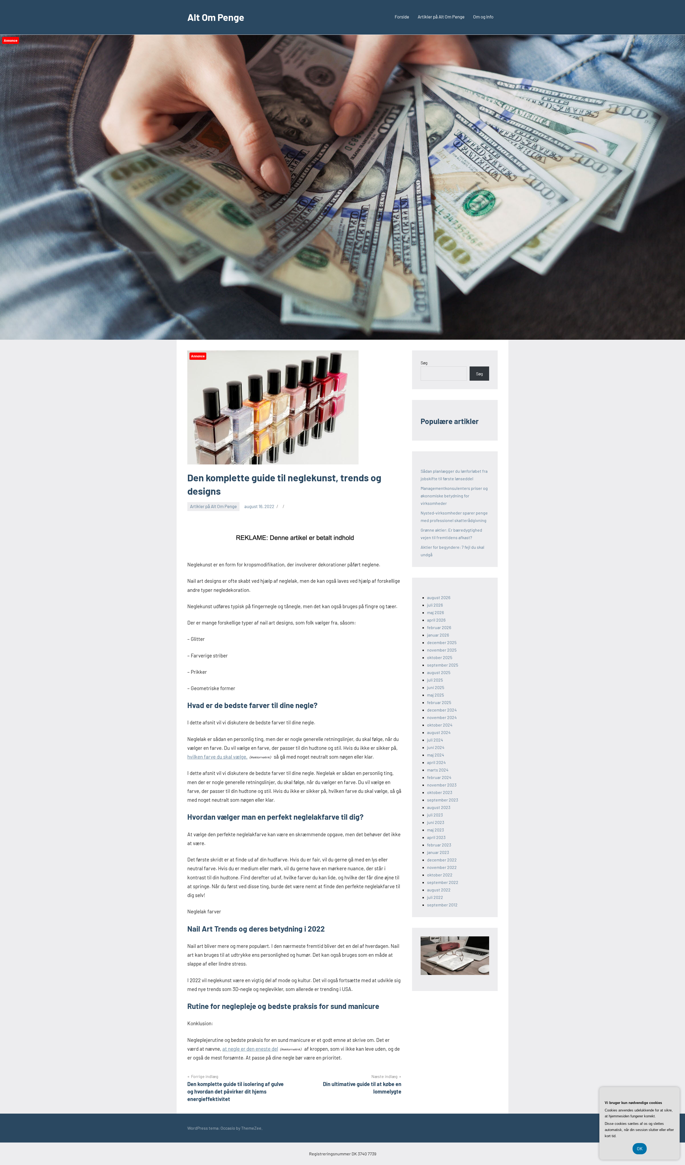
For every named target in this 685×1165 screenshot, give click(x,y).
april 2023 (436, 837)
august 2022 (439, 889)
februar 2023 (439, 844)
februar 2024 (439, 777)
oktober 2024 (439, 724)
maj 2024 (435, 754)
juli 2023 (435, 814)
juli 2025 (435, 679)
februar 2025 (439, 702)
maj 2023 (435, 829)
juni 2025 (435, 687)
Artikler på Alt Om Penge (441, 16)
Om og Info (483, 16)
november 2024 (442, 717)
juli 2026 (435, 604)
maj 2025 (435, 694)
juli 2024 (435, 739)
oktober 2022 (439, 874)
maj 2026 (435, 612)
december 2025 (441, 642)
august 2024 (439, 732)
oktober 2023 (439, 792)
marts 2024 (437, 769)
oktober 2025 (439, 657)
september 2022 (442, 882)
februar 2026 (439, 627)
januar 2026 (438, 634)
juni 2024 (435, 747)
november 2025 (441, 649)
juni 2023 (435, 822)
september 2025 (442, 664)
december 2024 (442, 709)
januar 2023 (438, 852)
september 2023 (442, 799)
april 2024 (436, 762)
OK (639, 1148)
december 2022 (442, 859)
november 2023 (441, 784)
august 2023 (438, 807)
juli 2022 (435, 897)
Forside (402, 16)
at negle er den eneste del (250, 1049)
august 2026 (438, 597)
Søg (424, 362)
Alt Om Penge (215, 17)
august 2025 (438, 672)
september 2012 (442, 904)
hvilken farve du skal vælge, (217, 757)
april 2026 (436, 619)
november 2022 (442, 867)
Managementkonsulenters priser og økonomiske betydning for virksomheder (454, 496)
